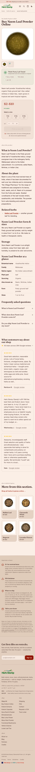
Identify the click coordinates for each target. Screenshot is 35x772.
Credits (4, 744)
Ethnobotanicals (7, 715)
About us (4, 736)
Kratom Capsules (7, 709)
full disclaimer (23, 628)
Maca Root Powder (8, 720)
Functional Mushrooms (9, 723)
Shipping (22, 701)
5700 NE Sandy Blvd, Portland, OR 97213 (13, 685)
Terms (9, 759)
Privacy (4, 759)
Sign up (29, 657)
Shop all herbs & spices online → (14, 491)
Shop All (4, 701)
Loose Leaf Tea (6, 728)
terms (15, 628)
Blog (3, 739)
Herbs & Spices (11, 11)
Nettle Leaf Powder (12, 213)
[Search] (24, 6)
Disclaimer (15, 759)
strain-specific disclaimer (8, 630)
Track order (22, 712)
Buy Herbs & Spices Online (9, 18)
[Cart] (28, 6)
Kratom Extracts (7, 706)
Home (3, 11)
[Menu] (20, 6)
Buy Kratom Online (7, 704)
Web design (7, 762)
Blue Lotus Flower (7, 717)
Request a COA (24, 709)
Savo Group (20, 762)
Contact (21, 706)
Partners (4, 742)
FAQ (20, 704)
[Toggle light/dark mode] (31, 6)
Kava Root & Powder (8, 712)
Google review (19, 387)
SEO (14, 762)
